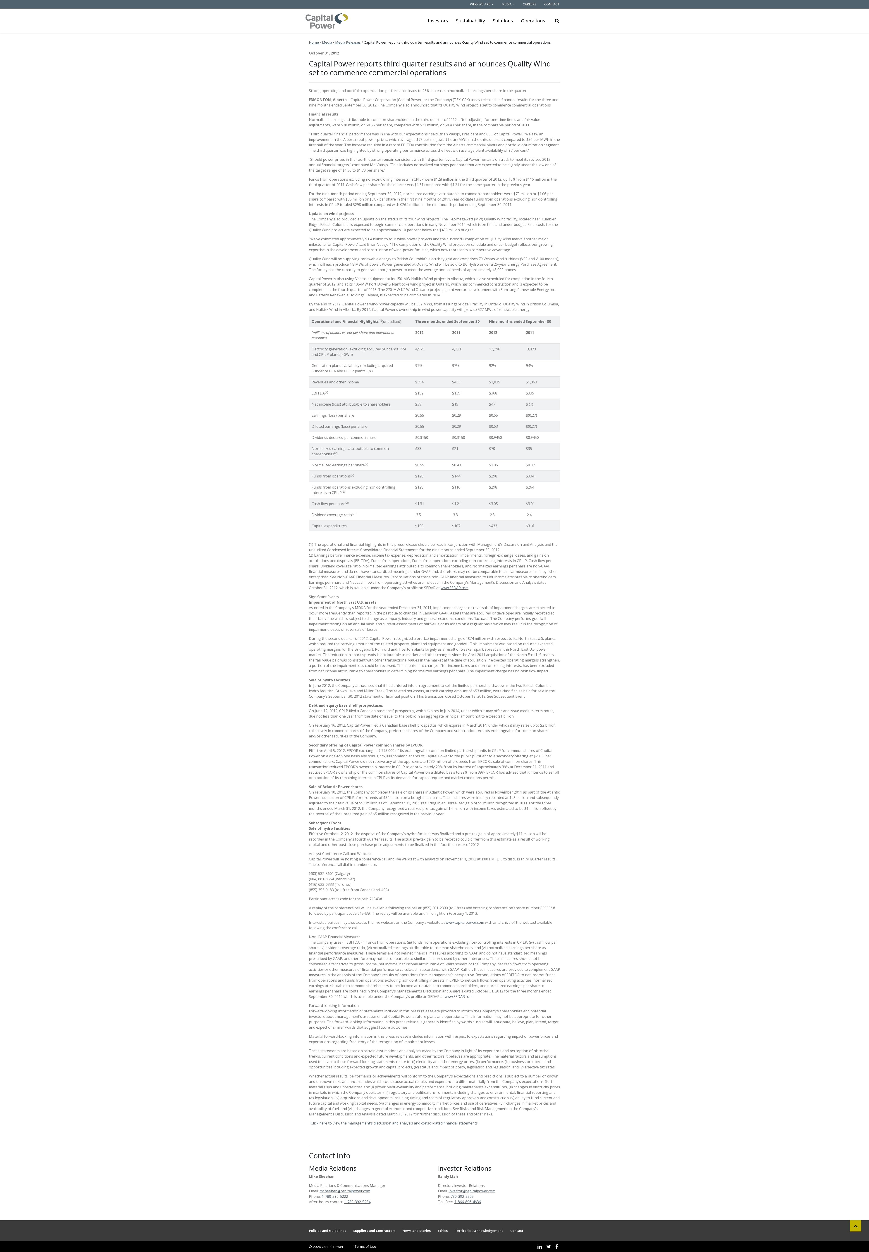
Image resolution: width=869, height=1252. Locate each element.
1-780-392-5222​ (335, 1196)
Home (314, 42)
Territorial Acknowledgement (479, 1230)
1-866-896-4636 (467, 1201)
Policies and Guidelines (327, 1230)
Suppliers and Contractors (374, 1230)
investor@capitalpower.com (472, 1190)
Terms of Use (365, 1246)
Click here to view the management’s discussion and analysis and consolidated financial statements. (394, 1123)
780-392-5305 (462, 1196)
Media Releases (348, 42)
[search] (557, 20)
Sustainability (470, 21)
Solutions (503, 21)
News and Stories (417, 1230)
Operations (533, 21)
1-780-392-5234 (357, 1201)
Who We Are (480, 4)
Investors (438, 21)
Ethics (443, 1230)
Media (506, 4)
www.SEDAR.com (454, 587)
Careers (529, 4)
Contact (551, 4)
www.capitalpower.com (465, 922)
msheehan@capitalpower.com (345, 1190)
